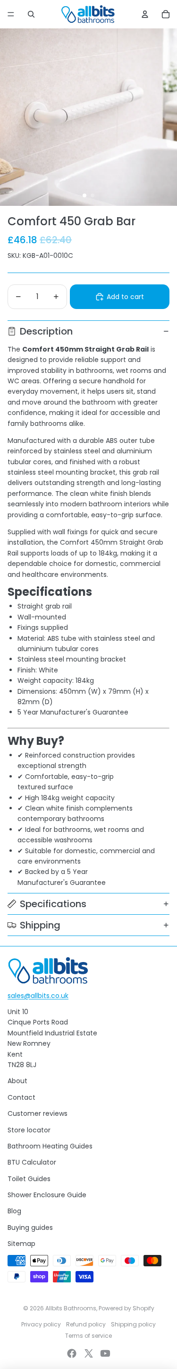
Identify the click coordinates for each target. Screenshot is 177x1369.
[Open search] (31, 14)
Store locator (29, 1130)
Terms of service (88, 1336)
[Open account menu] (145, 14)
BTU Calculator (32, 1162)
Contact (21, 1097)
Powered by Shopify (126, 1308)
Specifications (53, 903)
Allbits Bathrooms (70, 1308)
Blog (14, 1211)
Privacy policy (41, 1324)
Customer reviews (37, 1113)
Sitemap (21, 1243)
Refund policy (86, 1324)
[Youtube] (105, 1353)
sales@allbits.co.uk (38, 995)
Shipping (40, 925)
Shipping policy (133, 1324)
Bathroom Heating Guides (50, 1146)
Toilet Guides (29, 1179)
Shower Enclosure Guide (47, 1195)
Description (46, 331)
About (17, 1081)
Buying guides (30, 1227)
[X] (88, 1353)
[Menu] (11, 14)
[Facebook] (71, 1353)
